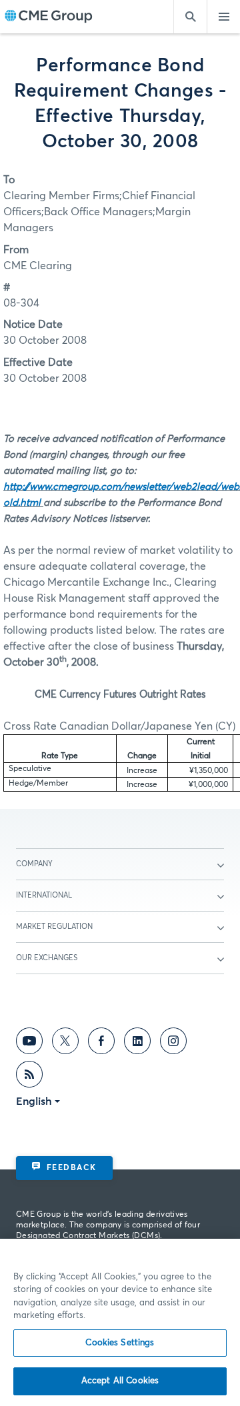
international (44, 895)
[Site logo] (48, 17)
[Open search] (190, 16)
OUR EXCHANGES (46, 958)
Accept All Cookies (120, 1381)
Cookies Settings (119, 1343)
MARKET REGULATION (54, 926)
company (34, 864)
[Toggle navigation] (223, 16)
